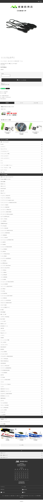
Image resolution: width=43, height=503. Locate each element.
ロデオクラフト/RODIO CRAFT (14, 61)
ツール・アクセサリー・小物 (5, 61)
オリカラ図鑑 (3, 423)
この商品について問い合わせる (6, 97)
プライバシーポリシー (31, 495)
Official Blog (25, 489)
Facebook (3, 492)
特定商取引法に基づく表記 (5, 84)
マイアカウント (3, 486)
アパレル (21, 61)
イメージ (21, 102)
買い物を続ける (3, 98)
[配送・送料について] (25, 10)
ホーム (3, 495)
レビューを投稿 (3, 93)
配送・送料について (13, 495)
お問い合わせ (2, 489)
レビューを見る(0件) (4, 91)
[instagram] (17, 10)
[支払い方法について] (23, 10)
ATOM (22, 497)
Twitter (24, 492)
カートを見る (24, 486)
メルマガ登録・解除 (37, 495)
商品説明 (7, 102)
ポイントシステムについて (5, 421)
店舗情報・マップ (4, 419)
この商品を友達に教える (5, 95)
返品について (3, 83)
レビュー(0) (36, 102)
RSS (20, 497)
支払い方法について (7, 495)
